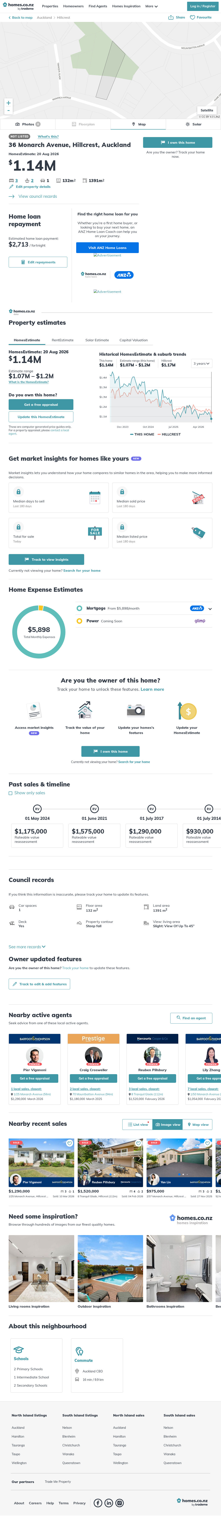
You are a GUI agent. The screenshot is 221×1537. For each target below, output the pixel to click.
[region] (110, 70)
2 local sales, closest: (85, 1089)
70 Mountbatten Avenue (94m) (93, 1094)
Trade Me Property (58, 1482)
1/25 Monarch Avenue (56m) (32, 1094)
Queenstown (71, 1463)
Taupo (16, 1454)
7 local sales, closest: (203, 1089)
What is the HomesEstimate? (29, 382)
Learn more (152, 689)
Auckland (44, 17)
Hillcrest (63, 17)
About (19, 1503)
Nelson (67, 1428)
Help (50, 1503)
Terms (64, 1503)
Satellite (207, 110)
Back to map (22, 17)
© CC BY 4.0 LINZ (209, 116)
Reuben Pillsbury (152, 1070)
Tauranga (18, 1445)
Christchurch (71, 1445)
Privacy (79, 1503)
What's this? (48, 136)
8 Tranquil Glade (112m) (147, 1094)
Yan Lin (153, 1179)
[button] (144, 608)
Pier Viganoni (34, 1070)
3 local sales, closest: (144, 1089)
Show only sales (29, 792)
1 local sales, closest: (26, 1089)
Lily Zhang (211, 1070)
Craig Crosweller (94, 1070)
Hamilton (18, 1436)
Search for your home (82, 570)
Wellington (19, 1463)
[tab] (27, 340)
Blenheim (68, 1436)
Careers (35, 1503)
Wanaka (68, 1454)
